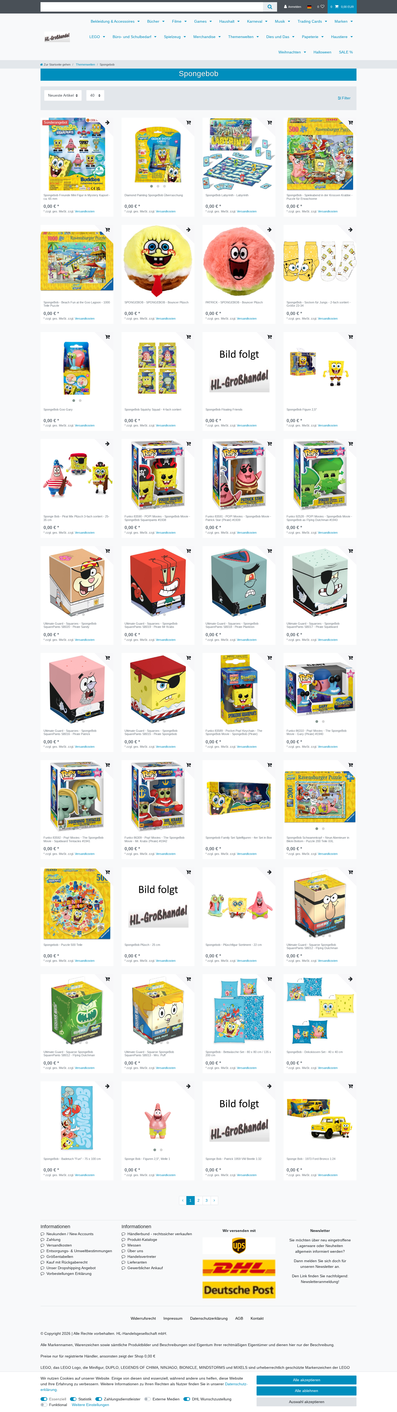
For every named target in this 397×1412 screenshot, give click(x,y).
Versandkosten (85, 211)
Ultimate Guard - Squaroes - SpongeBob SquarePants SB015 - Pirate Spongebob (151, 732)
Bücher (153, 21)
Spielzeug (173, 37)
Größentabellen (59, 1256)
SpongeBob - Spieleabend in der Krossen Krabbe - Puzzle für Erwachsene (319, 197)
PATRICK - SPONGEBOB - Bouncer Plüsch (234, 302)
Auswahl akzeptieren (306, 1402)
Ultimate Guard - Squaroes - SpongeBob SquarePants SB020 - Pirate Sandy (69, 625)
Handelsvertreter (141, 1256)
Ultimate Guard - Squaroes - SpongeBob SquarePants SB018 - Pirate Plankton (232, 625)
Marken (342, 21)
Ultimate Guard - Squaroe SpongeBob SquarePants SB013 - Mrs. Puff (149, 1053)
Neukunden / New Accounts (69, 1234)
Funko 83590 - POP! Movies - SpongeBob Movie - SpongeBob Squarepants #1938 (157, 518)
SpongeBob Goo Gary (58, 409)
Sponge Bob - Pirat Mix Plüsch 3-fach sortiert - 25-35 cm (76, 518)
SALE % (346, 52)
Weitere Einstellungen (90, 1405)
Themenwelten (241, 37)
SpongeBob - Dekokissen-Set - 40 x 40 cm (315, 1052)
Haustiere (340, 37)
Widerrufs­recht (143, 1318)
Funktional (58, 1405)
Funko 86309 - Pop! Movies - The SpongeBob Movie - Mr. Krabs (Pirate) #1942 (154, 839)
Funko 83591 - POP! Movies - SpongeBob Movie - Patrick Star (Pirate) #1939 (238, 518)
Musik (280, 21)
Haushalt (227, 21)
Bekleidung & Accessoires (113, 21)
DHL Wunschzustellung (211, 1399)
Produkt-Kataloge (142, 1239)
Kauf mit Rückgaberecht (67, 1262)
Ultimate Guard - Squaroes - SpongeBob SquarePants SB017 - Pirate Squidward (313, 625)
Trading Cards (310, 21)
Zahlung (53, 1239)
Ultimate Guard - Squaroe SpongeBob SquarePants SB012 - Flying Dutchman (312, 946)
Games (201, 21)
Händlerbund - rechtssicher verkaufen (159, 1234)
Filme (177, 21)
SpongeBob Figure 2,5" (302, 409)
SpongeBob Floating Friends (224, 409)
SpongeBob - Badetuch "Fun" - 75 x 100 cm (72, 1158)
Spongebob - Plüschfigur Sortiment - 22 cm (234, 944)
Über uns (135, 1251)
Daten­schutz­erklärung (209, 1318)
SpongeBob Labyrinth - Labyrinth (227, 195)
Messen (134, 1245)
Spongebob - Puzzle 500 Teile (62, 944)
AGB (239, 1318)
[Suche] (270, 7)
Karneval (255, 21)
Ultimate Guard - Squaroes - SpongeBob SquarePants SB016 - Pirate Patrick (69, 732)
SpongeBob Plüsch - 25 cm (142, 944)
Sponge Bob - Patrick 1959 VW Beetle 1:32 (233, 1158)
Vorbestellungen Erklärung (69, 1273)
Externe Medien (166, 1399)
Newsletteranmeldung (319, 1281)
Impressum (173, 1318)
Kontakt (257, 1318)
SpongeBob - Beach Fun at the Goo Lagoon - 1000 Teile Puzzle (76, 304)
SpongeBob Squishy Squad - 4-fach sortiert (153, 409)
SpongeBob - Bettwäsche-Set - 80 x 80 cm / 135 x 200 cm (238, 1053)
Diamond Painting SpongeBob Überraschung (154, 195)
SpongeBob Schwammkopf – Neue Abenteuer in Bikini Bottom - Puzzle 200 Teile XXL (318, 839)
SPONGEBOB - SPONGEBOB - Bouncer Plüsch (157, 302)
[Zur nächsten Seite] (214, 1200)
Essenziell (57, 1399)
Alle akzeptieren (306, 1380)
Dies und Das (278, 37)
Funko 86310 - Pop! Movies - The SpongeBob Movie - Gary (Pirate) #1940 (316, 732)
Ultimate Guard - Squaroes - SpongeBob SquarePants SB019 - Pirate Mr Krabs (151, 625)
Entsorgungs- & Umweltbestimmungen (79, 1251)
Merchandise (205, 37)
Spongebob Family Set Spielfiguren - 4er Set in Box (239, 837)
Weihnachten (290, 52)
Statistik (85, 1399)
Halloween (322, 52)
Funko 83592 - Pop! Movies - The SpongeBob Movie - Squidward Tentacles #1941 (73, 839)
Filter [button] (346, 98)
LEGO (95, 37)
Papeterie (310, 37)
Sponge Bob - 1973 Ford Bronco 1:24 (311, 1158)
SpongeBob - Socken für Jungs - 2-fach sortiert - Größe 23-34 (319, 304)
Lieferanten (137, 1262)
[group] (77, 154)
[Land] (309, 6)
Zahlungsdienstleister (122, 1399)
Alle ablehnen (306, 1391)
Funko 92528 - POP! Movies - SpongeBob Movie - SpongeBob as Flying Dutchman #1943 (319, 518)
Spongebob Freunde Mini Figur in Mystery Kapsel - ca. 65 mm (76, 197)
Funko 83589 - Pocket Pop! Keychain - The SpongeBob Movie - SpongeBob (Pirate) (234, 732)
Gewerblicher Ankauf (145, 1268)
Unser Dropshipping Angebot (71, 1268)
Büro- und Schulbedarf (132, 37)
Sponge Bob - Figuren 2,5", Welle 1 (147, 1158)
